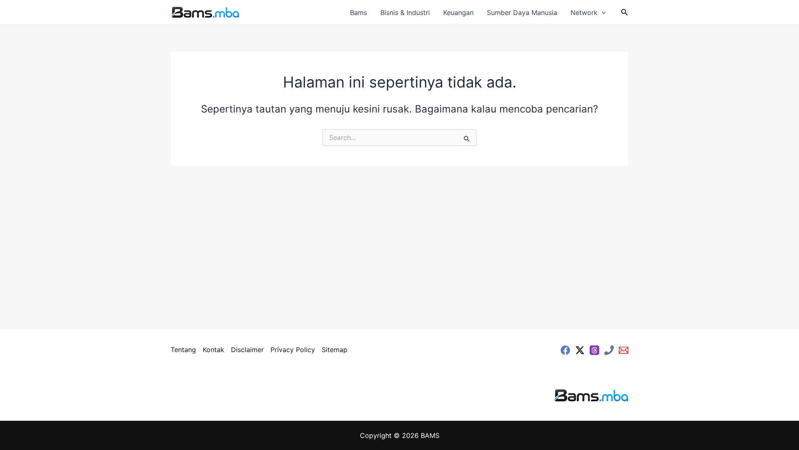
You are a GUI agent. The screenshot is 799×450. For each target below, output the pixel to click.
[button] (602, 12)
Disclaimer (247, 349)
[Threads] (594, 350)
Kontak (213, 349)
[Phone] (609, 350)
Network (584, 12)
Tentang (183, 349)
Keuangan (458, 12)
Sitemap (334, 349)
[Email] (623, 350)
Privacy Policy (292, 349)
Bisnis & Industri (405, 12)
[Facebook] (565, 350)
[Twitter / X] (580, 350)
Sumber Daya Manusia (522, 12)
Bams (358, 12)
